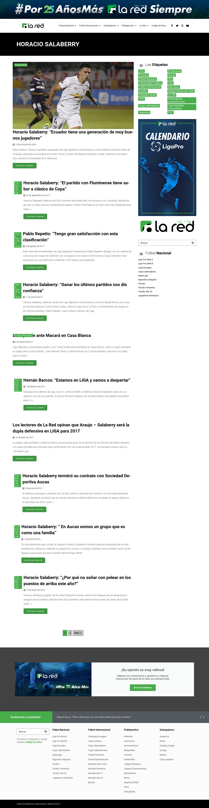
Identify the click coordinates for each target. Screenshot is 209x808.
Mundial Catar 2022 (97, 764)
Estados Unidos (167, 745)
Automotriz (129, 741)
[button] (200, 717)
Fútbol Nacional (17, 187)
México (163, 755)
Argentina (164, 736)
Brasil (162, 741)
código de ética (33, 742)
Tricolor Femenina (60, 768)
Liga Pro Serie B (59, 741)
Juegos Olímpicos (132, 764)
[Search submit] (192, 242)
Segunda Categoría (61, 759)
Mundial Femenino (97, 768)
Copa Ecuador (59, 745)
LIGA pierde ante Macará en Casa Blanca (52, 335)
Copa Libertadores (61, 750)
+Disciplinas (129, 791)
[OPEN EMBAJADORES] (118, 25)
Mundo (91, 782)
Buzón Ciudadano (143, 687)
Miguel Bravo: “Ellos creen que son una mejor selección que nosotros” (94, 717)
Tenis (126, 787)
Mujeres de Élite (131, 782)
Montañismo (130, 773)
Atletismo (128, 736)
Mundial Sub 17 (95, 773)
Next (76, 633)
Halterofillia (129, 759)
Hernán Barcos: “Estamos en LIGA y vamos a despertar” (76, 380)
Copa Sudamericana (18, 239)
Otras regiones (167, 759)
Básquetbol (129, 750)
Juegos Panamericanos (135, 768)
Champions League (97, 736)
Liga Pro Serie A (59, 736)
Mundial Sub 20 (95, 778)
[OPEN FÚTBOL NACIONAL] (76, 25)
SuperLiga (57, 755)
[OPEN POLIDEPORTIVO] (136, 25)
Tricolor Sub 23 (59, 773)
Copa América (94, 741)
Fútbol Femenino (96, 755)
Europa (163, 750)
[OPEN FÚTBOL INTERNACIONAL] (100, 25)
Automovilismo (131, 745)
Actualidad (21, 64)
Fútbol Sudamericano (98, 759)
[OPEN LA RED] (148, 25)
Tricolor (55, 764)
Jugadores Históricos (62, 778)
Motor (127, 778)
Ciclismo (128, 755)
